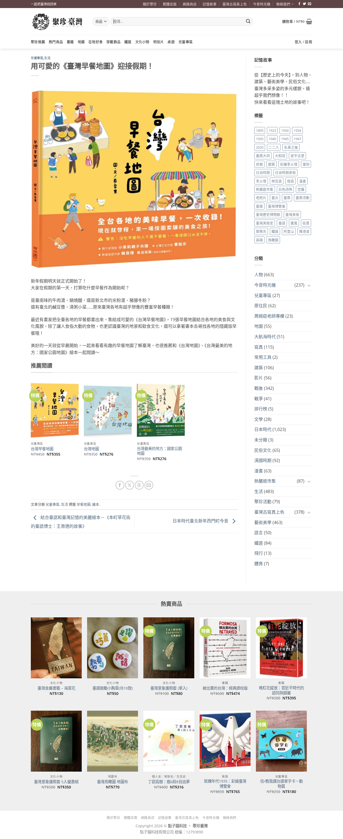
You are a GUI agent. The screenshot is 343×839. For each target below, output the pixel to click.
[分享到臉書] (119, 485)
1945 (285, 138)
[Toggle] (309, 285)
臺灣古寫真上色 (234, 4)
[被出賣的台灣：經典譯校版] (225, 647)
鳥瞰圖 (273, 239)
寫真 (258, 347)
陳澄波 (304, 231)
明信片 (158, 41)
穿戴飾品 (113, 41)
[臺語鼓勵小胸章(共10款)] (112, 647)
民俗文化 (262, 450)
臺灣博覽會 (276, 206)
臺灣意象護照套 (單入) (168, 688)
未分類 (260, 440)
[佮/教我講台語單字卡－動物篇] (281, 741)
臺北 (274, 197)
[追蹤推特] (304, 4)
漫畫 (302, 181)
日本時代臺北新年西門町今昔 (201, 521)
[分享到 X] (129, 485)
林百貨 (276, 181)
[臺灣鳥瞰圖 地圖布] (112, 741)
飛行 (258, 553)
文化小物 (142, 41)
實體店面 (170, 4)
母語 (290, 181)
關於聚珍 (150, 4)
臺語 (281, 223)
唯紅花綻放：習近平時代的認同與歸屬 (281, 690)
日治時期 (263, 172)
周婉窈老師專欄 (269, 316)
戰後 (258, 388)
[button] (297, 21)
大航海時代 (265, 337)
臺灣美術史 (264, 223)
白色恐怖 (285, 189)
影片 (258, 378)
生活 (47, 58)
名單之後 (291, 147)
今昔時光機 (261, 4)
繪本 (95, 504)
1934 (297, 130)
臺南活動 (303, 197)
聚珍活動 (262, 502)
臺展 (259, 206)
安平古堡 (297, 155)
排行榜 (260, 409)
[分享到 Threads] (139, 485)
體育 (258, 564)
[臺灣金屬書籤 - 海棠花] (56, 647)
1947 (297, 138)
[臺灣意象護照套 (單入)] (168, 647)
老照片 (261, 197)
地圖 (81, 41)
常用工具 (262, 357)
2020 (259, 147)
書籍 (70, 41)
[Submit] (248, 21)
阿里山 (289, 231)
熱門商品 (56, 41)
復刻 (306, 164)
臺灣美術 (292, 214)
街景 (306, 223)
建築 (271, 164)
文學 (258, 419)
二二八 (274, 147)
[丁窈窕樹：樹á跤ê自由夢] (168, 741)
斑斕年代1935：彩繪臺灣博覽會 (225, 784)
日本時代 (262, 429)
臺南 (287, 197)
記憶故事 (210, 4)
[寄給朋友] (148, 485)
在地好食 (95, 41)
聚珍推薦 (38, 41)
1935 (259, 138)
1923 (272, 130)
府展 (259, 164)
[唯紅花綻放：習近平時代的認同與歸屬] (281, 647)
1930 (285, 130)
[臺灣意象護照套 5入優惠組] (56, 741)
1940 (272, 138)
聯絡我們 (283, 4)
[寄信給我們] (309, 4)
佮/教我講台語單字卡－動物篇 (281, 784)
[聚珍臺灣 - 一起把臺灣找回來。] (57, 21)
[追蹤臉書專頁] (299, 4)
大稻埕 (280, 155)
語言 (258, 533)
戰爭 (258, 399)
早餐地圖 (84, 504)
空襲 (300, 189)
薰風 (293, 223)
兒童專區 (185, 41)
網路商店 (190, 4)
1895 (259, 130)
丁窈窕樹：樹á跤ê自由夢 (169, 781)
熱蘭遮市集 (264, 189)
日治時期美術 (285, 172)
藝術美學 (262, 522)
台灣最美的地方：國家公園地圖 (159, 451)
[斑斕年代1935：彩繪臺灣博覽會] (225, 741)
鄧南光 (261, 231)
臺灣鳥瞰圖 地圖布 (112, 781)
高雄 (259, 239)
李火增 (261, 181)
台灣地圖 (91, 449)
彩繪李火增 (288, 164)
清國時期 (262, 460)
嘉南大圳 (263, 155)
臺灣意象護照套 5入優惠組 (56, 781)
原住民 (260, 306)
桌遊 (171, 41)
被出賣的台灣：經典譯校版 (225, 688)
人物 (258, 275)
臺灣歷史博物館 (268, 214)
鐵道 (128, 41)
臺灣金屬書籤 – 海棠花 (56, 688)
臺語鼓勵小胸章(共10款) (112, 688)
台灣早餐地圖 (42, 449)
